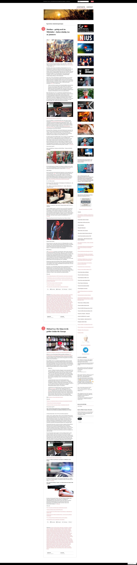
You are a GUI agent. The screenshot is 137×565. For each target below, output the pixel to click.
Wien (67, 312)
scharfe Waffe (65, 544)
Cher (66, 296)
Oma (65, 305)
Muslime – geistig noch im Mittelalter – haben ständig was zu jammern (58, 32)
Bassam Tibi (63, 295)
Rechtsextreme (57, 308)
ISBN (66, 64)
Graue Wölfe (58, 299)
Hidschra (57, 536)
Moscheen (71, 304)
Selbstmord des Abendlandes (51, 545)
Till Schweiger (53, 311)
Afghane (54, 294)
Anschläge (70, 527)
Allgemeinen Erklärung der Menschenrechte (57, 121)
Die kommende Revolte (54, 531)
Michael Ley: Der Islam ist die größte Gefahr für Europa (57, 330)
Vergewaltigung (57, 312)
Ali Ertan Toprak (56, 527)
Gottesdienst (53, 299)
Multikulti (48, 542)
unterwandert (69, 311)
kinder (53, 539)
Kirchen (58, 302)
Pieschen (64, 543)
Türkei (57, 546)
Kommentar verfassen (50, 317)
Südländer (60, 544)
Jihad (71, 538)
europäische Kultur (68, 534)
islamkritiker (48, 301)
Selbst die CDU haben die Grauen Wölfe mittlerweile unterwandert (59, 179)
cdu (59, 296)
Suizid (54, 546)
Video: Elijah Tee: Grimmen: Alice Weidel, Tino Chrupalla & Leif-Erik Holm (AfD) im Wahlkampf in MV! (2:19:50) (85, 360)
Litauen (57, 540)
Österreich (53, 295)
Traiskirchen (60, 311)
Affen (52, 294)
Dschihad (59, 531)
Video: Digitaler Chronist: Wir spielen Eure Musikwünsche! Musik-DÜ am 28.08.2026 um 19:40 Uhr (85, 368)
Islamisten (65, 300)
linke (71, 539)
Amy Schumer (66, 294)
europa (64, 534)
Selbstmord (69, 544)
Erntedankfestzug (65, 298)
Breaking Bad (49, 296)
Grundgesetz (62, 299)
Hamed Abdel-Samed (67, 299)
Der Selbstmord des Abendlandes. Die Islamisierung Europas (62, 355)
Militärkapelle (67, 303)
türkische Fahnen (56, 310)
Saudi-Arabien (66, 308)
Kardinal (60, 301)
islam (55, 300)
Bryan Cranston (53, 296)
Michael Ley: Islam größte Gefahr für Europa (56, 397)
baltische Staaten (52, 530)
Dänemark (55, 298)
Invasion (54, 537)
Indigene (48, 537)
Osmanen (71, 305)
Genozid (48, 536)
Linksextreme (49, 540)
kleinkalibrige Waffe (57, 539)
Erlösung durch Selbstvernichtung (62, 533)
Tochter (57, 311)
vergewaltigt (53, 312)
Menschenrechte (60, 303)
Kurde (66, 539)
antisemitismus (51, 528)
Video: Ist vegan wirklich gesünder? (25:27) (84, 269)
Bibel (69, 295)
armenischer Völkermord (57, 529)
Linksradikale (53, 540)
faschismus (48, 535)
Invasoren (57, 537)
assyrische (65, 529)
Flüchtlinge (61, 535)
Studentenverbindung (50, 546)
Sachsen (57, 544)
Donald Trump (60, 298)
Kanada (57, 301)
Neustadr (62, 305)
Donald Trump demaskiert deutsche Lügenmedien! (54, 282)
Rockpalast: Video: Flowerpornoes (83, 329)
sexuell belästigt (63, 545)
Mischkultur (71, 540)
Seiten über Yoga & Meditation (85, 345)
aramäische (66, 528)
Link (53, 65)
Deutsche (70, 530)
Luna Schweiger (50, 251)
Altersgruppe (62, 527)
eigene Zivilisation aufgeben (65, 531)
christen (62, 530)
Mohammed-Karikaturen (60, 304)
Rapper (50, 308)
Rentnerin (61, 308)
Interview (51, 537)
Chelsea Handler (62, 296)
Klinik (61, 302)
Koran (63, 302)
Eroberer (69, 298)
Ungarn (69, 546)
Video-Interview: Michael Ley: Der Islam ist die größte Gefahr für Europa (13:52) (59, 352)
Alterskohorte (66, 527)
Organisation (61, 543)
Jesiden (68, 538)
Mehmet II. (48, 303)
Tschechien (66, 546)
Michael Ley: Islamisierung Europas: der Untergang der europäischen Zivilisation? (59, 401)
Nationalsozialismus (50, 543)
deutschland (48, 531)
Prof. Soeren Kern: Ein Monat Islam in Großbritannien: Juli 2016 (57, 507)
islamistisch (69, 300)
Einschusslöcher (49, 533)
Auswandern (71, 294)
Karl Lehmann (64, 301)
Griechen (51, 536)
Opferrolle (67, 305)
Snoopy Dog (48, 310)
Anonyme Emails (80, 332)
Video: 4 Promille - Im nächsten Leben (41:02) (85, 324)
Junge (51, 539)
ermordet (52, 534)
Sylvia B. (52, 310)
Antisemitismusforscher (57, 528)
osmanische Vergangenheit (51, 307)
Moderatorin (54, 304)
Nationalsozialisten (56, 543)
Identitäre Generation (69, 536)
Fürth (50, 299)
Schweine (57, 309)
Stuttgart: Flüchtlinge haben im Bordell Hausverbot (55, 509)
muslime (50, 305)
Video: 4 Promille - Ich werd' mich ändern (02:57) (85, 327)
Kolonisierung (63, 539)
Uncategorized (62, 317)
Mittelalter (50, 304)
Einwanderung (54, 533)
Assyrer (63, 529)
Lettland (69, 539)
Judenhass (48, 539)
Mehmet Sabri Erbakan (53, 303)
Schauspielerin (53, 309)
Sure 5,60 (52, 83)
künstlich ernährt (54, 302)
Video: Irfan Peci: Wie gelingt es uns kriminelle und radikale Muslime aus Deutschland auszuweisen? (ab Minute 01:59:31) (85, 255)
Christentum (69, 296)
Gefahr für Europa (69, 535)
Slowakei (68, 545)
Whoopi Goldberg (63, 312)
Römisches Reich (49, 544)
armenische (51, 529)
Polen (70, 543)
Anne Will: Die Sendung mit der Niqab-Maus (54, 284)
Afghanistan (58, 294)
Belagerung (66, 295)
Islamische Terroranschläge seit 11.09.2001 (85, 209)
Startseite (81, 7)
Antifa (47, 528)
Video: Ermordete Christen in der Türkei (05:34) (54, 118)
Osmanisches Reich (58, 307)
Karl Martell (68, 301)
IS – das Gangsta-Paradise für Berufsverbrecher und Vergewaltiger (57, 517)
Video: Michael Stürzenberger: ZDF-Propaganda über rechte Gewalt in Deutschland (59, 276)
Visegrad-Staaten (53, 388)
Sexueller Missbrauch (68, 309)
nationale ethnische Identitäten (63, 542)
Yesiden (65, 547)
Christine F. (48, 298)
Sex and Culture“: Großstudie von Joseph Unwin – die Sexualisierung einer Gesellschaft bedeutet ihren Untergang (85, 215)
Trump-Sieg (64, 311)
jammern (52, 301)
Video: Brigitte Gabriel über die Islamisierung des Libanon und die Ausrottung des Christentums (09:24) (85, 247)
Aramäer (62, 528)
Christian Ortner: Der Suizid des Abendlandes (54, 402)
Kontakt (90, 7)
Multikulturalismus (53, 542)
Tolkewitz (62, 546)
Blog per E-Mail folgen (85, 410)
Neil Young (59, 305)
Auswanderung (49, 295)
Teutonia (59, 546)
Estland (61, 534)
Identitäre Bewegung (63, 536)
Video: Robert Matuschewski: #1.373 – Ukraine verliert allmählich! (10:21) (85, 388)
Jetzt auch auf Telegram (85, 353)
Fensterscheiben (56, 535)
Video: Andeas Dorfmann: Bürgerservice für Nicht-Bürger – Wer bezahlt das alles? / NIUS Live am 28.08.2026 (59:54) (85, 375)
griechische (54, 536)
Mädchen (59, 540)
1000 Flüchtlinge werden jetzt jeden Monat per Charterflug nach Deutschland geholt (59, 277)
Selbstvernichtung (58, 545)
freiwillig (64, 535)
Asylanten (69, 529)
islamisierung (54, 538)
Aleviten (52, 527)
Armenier (48, 529)
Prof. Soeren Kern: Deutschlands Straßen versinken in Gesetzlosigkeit (57, 286)
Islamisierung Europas (60, 300)
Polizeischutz (63, 307)
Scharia (50, 309)
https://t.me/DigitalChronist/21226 (82, 371)
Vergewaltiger (49, 312)
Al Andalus (62, 294)
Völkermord (48, 547)
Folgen (80, 418)
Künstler (50, 302)
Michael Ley (63, 540)
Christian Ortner (65, 530)
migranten (67, 540)
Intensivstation (49, 300)
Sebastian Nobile (62, 309)
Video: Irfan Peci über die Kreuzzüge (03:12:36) (85, 251)
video (55, 547)
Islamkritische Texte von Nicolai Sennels (84, 266)
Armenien (69, 528)
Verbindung (52, 547)
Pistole (67, 543)
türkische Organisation (63, 310)
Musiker (48, 305)
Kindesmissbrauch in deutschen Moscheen (84, 295)
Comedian (52, 298)
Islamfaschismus (63, 537)
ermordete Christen (57, 534)
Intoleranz (52, 300)
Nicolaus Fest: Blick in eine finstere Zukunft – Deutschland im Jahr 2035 (58, 404)
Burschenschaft (58, 530)
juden (55, 301)
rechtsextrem (53, 308)
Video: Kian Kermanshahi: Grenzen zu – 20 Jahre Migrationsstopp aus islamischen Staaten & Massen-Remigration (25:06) (85, 298)
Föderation (49, 390)
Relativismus (54, 544)
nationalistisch (54, 305)
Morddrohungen (66, 304)
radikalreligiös (68, 307)
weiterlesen (71, 144)
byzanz (57, 296)
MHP (54, 173)
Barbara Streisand (57, 295)
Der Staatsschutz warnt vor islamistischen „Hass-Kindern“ (56, 519)
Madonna (71, 302)
